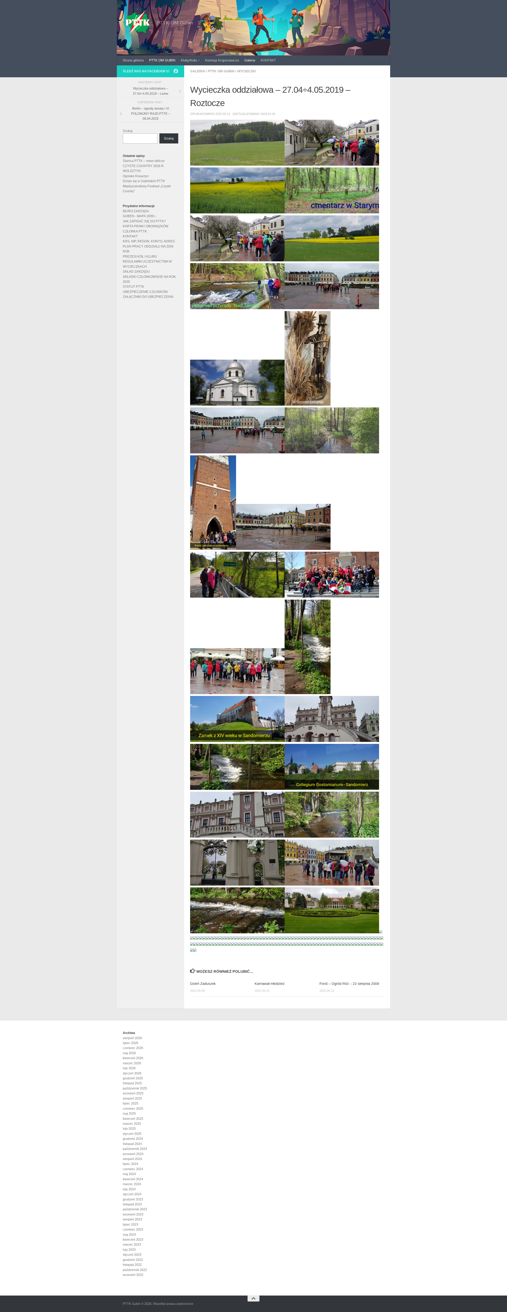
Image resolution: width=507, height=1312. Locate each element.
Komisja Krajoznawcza (222, 60)
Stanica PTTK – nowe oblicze (144, 160)
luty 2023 (129, 1249)
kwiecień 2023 (133, 1239)
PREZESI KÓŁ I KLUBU (140, 256)
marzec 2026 (132, 1063)
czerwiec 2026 (133, 1048)
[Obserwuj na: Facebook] (175, 71)
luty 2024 (129, 1189)
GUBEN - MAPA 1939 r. (139, 216)
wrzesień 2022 (133, 1275)
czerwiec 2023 (133, 1229)
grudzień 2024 (133, 1138)
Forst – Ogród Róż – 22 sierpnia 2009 (349, 984)
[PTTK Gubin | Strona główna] (137, 23)
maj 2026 (129, 1053)
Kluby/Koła (189, 60)
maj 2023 (129, 1234)
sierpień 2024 (132, 1159)
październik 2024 (135, 1149)
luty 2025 (129, 1128)
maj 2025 (129, 1113)
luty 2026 (129, 1068)
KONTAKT (268, 60)
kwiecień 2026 (133, 1058)
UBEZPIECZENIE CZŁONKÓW (145, 291)
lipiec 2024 (130, 1164)
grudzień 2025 (133, 1078)
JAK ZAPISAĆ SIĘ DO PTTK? (144, 221)
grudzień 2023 (133, 1199)
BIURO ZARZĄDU (136, 211)
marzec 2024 (132, 1184)
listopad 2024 (132, 1144)
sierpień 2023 (132, 1219)
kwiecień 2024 (133, 1179)
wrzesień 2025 (133, 1093)
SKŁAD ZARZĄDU (136, 271)
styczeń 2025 (132, 1133)
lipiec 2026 (130, 1043)
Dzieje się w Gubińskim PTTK (144, 181)
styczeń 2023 (132, 1254)
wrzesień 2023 (133, 1214)
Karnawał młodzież (270, 984)
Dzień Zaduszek (203, 984)
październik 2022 (135, 1270)
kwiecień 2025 (133, 1118)
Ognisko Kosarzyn (136, 176)
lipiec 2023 (130, 1224)
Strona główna (133, 60)
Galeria (249, 60)
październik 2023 (135, 1209)
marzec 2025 (132, 1123)
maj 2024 (129, 1174)
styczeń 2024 (132, 1194)
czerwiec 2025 (133, 1108)
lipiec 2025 (130, 1103)
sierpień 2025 (132, 1098)
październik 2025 (135, 1088)
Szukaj (127, 131)
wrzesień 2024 (133, 1154)
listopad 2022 (132, 1264)
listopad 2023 (132, 1204)
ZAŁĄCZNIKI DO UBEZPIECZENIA (148, 296)
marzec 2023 (132, 1244)
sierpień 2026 (132, 1038)
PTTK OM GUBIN (162, 60)
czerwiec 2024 (133, 1169)
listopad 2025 (132, 1083)
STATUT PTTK (133, 286)
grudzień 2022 (133, 1259)
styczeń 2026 (132, 1073)
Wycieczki (246, 71)
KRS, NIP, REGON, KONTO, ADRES (149, 241)
